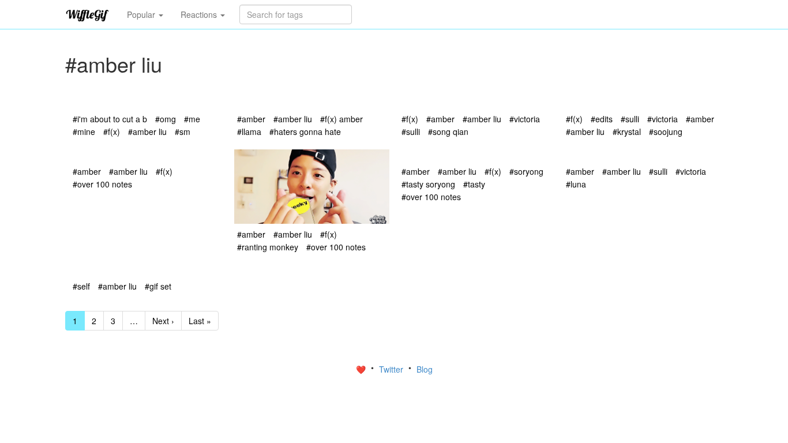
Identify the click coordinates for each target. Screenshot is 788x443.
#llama (249, 131)
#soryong (526, 171)
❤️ (362, 369)
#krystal (627, 131)
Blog (424, 369)
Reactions (200, 14)
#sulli (410, 131)
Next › (163, 320)
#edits (602, 119)
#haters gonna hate (305, 131)
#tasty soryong (428, 184)
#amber (251, 119)
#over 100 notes (102, 184)
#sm (182, 131)
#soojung (665, 131)
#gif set (158, 286)
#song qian (448, 131)
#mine (84, 131)
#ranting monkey (267, 247)
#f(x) (111, 131)
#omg (165, 119)
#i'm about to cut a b (110, 119)
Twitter (392, 369)
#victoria (524, 119)
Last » (200, 320)
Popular (142, 14)
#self (81, 286)
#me (192, 119)
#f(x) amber (341, 119)
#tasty (474, 184)
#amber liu (147, 131)
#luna (576, 184)
